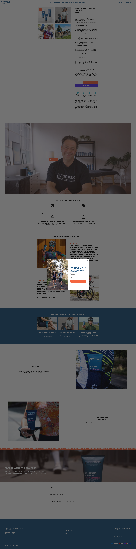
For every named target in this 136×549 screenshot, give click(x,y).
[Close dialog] (87, 260)
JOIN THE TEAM (78, 281)
